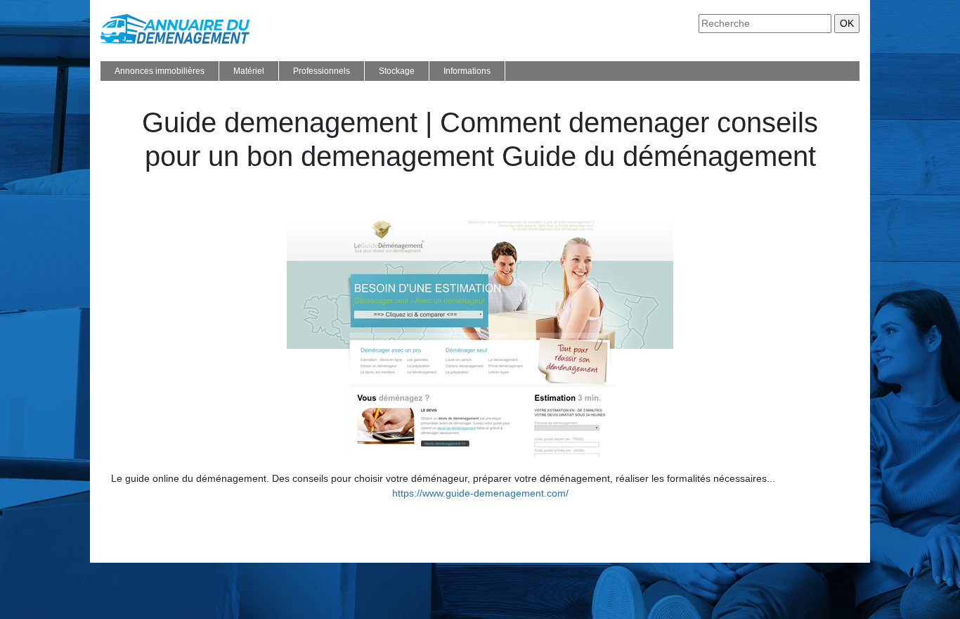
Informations (467, 71)
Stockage (397, 71)
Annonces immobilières (160, 71)
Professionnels (321, 71)
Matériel (248, 71)
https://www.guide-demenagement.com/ (480, 493)
